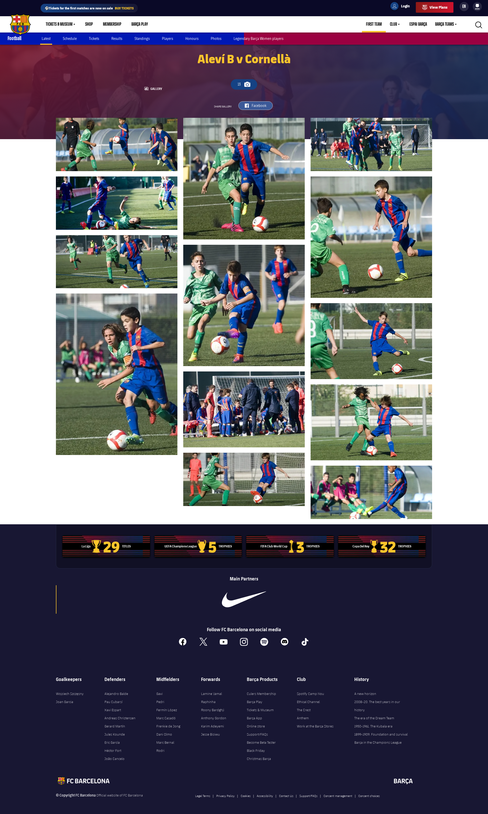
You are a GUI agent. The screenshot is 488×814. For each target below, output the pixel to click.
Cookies (246, 795)
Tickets (94, 38)
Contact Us (286, 795)
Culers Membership (261, 694)
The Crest (304, 710)
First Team (374, 24)
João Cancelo (114, 759)
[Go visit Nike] (244, 599)
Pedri (160, 702)
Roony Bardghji (212, 710)
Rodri (160, 750)
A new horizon (365, 694)
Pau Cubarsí (113, 702)
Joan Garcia (64, 702)
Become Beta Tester (261, 742)
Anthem (303, 718)
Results (116, 38)
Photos (216, 38)
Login (402, 7)
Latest (46, 38)
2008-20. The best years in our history (377, 706)
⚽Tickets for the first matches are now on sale (89, 8)
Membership (112, 24)
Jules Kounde (114, 734)
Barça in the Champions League (378, 742)
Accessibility (265, 795)
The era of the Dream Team (374, 718)
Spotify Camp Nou (310, 694)
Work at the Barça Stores (315, 726)
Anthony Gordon (213, 718)
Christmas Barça (259, 759)
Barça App (254, 718)
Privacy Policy (225, 795)
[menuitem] (477, 5)
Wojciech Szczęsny (70, 694)
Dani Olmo (164, 734)
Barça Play (139, 24)
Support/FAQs (257, 734)
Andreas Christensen (119, 718)
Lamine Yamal (211, 694)
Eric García (112, 742)
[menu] (477, 6)
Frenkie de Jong (168, 726)
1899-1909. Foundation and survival (381, 734)
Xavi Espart (112, 710)
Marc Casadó (166, 718)
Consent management (338, 795)
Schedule (70, 38)
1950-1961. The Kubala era (373, 726)
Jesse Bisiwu (210, 734)
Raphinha (208, 702)
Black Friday (256, 750)
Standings (142, 38)
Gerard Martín (114, 726)
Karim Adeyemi (212, 726)
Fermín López (166, 710)
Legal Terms (202, 795)
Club (393, 24)
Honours (192, 38)
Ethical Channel (308, 702)
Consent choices (369, 795)
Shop (89, 24)
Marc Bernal (165, 742)
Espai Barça (418, 24)
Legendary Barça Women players (258, 38)
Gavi (159, 694)
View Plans (438, 7)
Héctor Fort (112, 750)
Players (167, 38)
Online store (256, 726)
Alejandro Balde (116, 694)
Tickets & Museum (59, 24)
